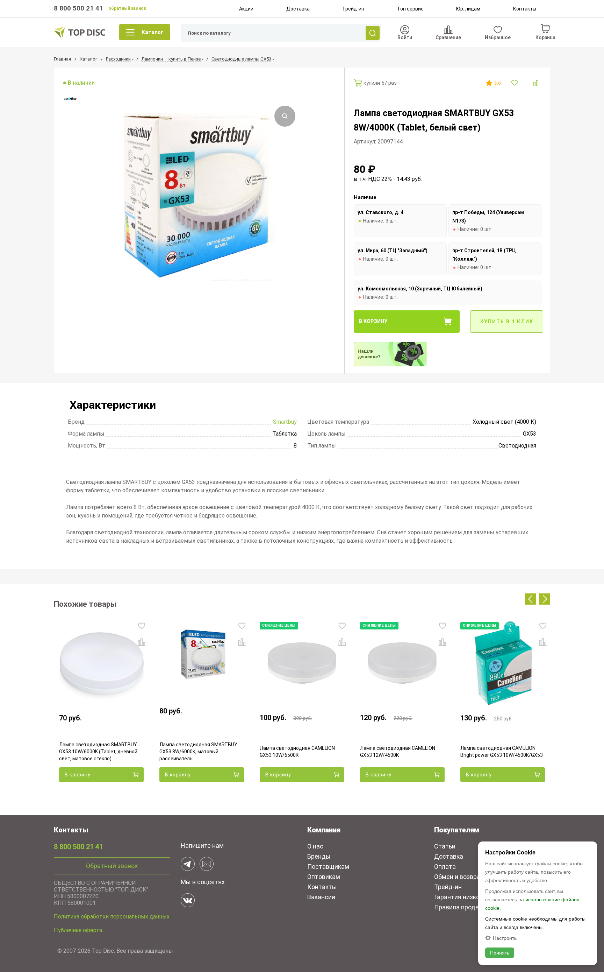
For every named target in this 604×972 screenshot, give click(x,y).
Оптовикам (323, 876)
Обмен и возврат (459, 876)
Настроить (505, 938)
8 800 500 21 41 (78, 8)
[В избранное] (515, 83)
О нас (315, 846)
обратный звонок (127, 8)
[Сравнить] (535, 83)
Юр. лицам (468, 9)
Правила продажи (460, 907)
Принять (499, 953)
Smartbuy (285, 421)
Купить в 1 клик (506, 321)
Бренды (319, 856)
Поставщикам (328, 866)
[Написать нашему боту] (188, 864)
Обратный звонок (112, 865)
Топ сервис (410, 9)
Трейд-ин (353, 9)
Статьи (444, 846)
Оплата (445, 866)
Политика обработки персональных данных (112, 916)
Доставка (298, 9)
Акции (246, 9)
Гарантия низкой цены (467, 897)
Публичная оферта (78, 930)
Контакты (524, 9)
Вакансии (321, 897)
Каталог (152, 32)
